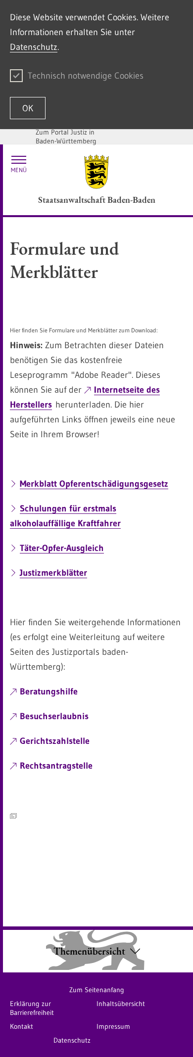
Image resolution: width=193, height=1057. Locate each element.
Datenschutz (33, 47)
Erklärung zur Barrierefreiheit (32, 1008)
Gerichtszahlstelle (55, 740)
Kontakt (21, 1026)
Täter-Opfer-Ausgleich (62, 548)
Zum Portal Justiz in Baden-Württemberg (66, 136)
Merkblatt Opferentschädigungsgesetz (94, 483)
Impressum (113, 1026)
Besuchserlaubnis (54, 716)
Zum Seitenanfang (96, 989)
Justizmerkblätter (53, 572)
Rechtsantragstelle (56, 765)
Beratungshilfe (49, 691)
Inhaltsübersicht (120, 1003)
